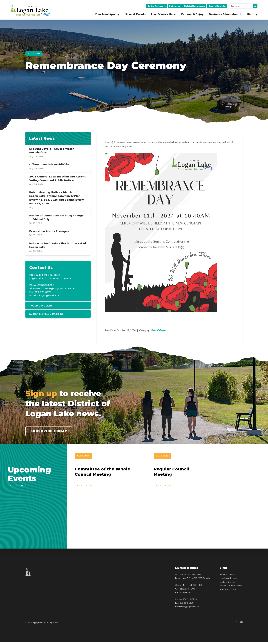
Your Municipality (107, 14)
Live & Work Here (163, 14)
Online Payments (156, 6)
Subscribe (174, 6)
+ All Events (17, 486)
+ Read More (84, 485)
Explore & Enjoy (192, 14)
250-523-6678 (187, 602)
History (252, 14)
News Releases (158, 330)
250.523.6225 (46, 285)
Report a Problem (40, 305)
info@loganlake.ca (48, 295)
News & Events (135, 14)
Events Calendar (217, 6)
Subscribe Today (48, 431)
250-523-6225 (190, 599)
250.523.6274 (67, 288)
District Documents (194, 6)
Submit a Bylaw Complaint (46, 313)
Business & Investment (225, 14)
